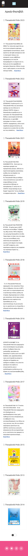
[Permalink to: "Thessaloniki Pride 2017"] (14, 393)
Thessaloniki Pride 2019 (14, 201)
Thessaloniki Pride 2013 (14, 475)
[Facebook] (7, 548)
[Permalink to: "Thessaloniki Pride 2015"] (14, 457)
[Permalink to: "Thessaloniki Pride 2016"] (14, 330)
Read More (17, 70)
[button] (14, 3)
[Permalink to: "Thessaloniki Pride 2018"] (14, 271)
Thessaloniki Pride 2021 (14, 138)
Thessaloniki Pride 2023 (14, 20)
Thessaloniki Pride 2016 (14, 318)
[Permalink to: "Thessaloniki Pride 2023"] (14, 32)
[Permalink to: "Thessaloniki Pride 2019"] (14, 213)
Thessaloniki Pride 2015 (14, 445)
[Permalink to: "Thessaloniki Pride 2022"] (14, 89)
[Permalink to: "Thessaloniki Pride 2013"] (14, 487)
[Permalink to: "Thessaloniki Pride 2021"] (14, 150)
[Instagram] (21, 548)
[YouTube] (16, 548)
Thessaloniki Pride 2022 (14, 79)
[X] (11, 548)
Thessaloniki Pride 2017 (14, 382)
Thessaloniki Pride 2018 (14, 260)
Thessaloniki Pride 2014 (14, 505)
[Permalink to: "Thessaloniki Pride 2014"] (14, 516)
